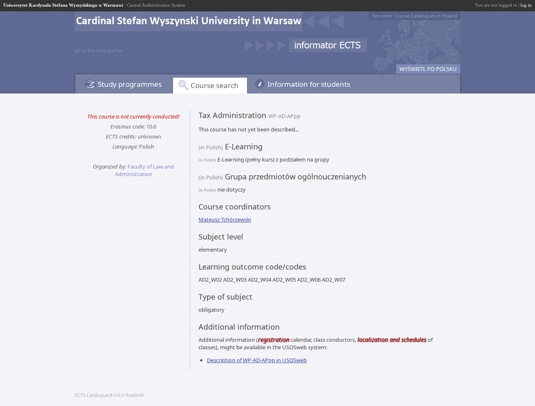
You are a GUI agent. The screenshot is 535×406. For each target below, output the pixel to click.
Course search (215, 85)
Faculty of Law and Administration (144, 170)
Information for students (309, 84)
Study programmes (130, 84)
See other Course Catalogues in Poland (414, 16)
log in (526, 5)
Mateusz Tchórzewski (225, 219)
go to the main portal (98, 50)
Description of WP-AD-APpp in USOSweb (257, 360)
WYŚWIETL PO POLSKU (428, 69)
